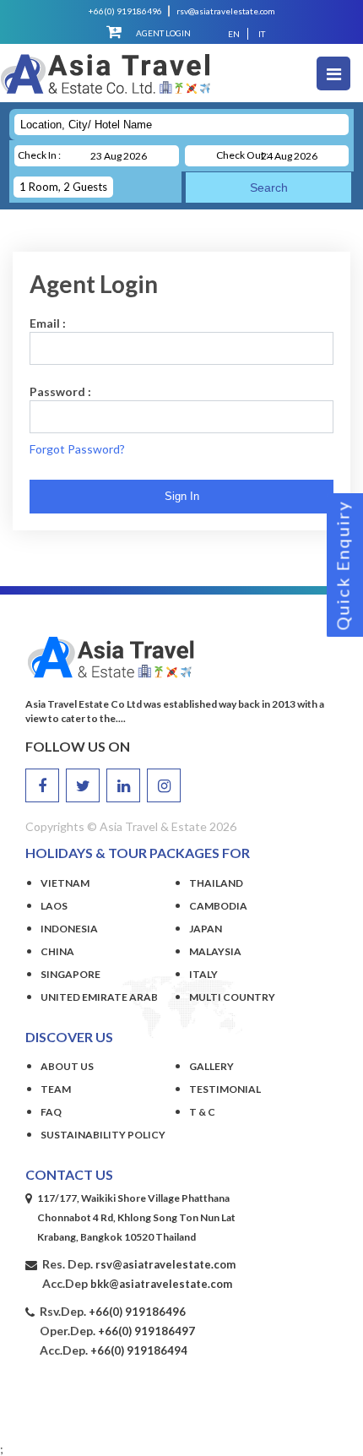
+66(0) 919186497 (146, 1331)
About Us (67, 1066)
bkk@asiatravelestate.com (161, 1283)
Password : (60, 391)
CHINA (57, 951)
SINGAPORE (70, 974)
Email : (48, 323)
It (261, 34)
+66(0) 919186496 (125, 11)
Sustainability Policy (103, 1134)
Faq (51, 1112)
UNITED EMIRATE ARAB (99, 997)
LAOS (54, 905)
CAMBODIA (218, 905)
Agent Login (163, 33)
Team (56, 1089)
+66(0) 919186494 (138, 1350)
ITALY (203, 974)
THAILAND (216, 883)
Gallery (211, 1066)
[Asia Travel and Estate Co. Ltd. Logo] (105, 82)
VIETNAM (65, 883)
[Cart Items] (114, 31)
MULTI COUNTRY (232, 997)
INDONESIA (69, 928)
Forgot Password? (77, 449)
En (234, 34)
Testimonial (225, 1089)
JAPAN (205, 928)
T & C (202, 1112)
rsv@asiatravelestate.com (225, 11)
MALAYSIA (215, 951)
